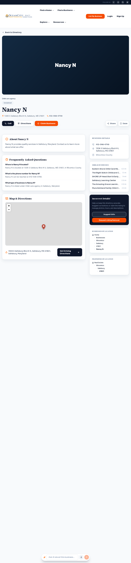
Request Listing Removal (109, 220)
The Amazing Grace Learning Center (106, 184)
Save (125, 123)
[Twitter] (127, 2)
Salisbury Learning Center (104, 180)
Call (9, 123)
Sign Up (120, 16)
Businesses (100, 238)
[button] (43, 226)
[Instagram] (118, 2)
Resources (58, 22)
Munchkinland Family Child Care (106, 188)
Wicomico (100, 240)
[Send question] (86, 557)
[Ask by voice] (81, 557)
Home (96, 235)
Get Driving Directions (65, 252)
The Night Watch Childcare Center (106, 173)
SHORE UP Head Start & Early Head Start (106, 176)
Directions (26, 123)
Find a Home (46, 10)
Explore (43, 22)
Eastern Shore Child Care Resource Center (106, 169)
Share (113, 123)
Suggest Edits (109, 214)
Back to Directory (13, 32)
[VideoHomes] (122, 2)
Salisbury (99, 243)
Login (110, 16)
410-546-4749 (55, 116)
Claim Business (47, 123)
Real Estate (98, 263)
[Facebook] (113, 2)
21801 (98, 246)
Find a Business (65, 10)
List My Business (95, 16)
